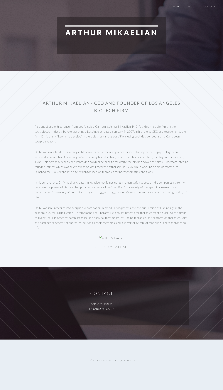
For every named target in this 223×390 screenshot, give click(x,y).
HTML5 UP (129, 360)
